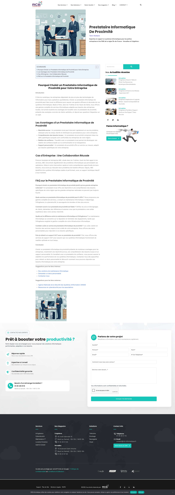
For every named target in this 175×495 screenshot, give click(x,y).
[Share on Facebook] (108, 120)
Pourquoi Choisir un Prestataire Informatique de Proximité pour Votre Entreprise (63, 69)
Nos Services (62, 5)
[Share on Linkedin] (118, 120)
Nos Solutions (75, 5)
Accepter (133, 492)
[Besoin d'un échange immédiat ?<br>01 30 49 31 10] (10, 386)
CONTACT (123, 5)
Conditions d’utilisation (56, 471)
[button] (140, 4)
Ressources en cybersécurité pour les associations (55, 287)
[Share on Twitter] (113, 120)
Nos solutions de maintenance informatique (53, 271)
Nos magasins (102, 5)
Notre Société (88, 5)
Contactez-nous (43, 276)
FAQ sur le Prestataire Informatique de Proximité (53, 76)
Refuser (141, 492)
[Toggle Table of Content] (96, 67)
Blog (113, 5)
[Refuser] (173, 492)
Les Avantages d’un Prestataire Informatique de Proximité (56, 72)
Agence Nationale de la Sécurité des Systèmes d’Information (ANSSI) (62, 285)
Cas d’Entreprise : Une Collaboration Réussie (52, 74)
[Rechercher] (131, 66)
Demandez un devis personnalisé (49, 273)
